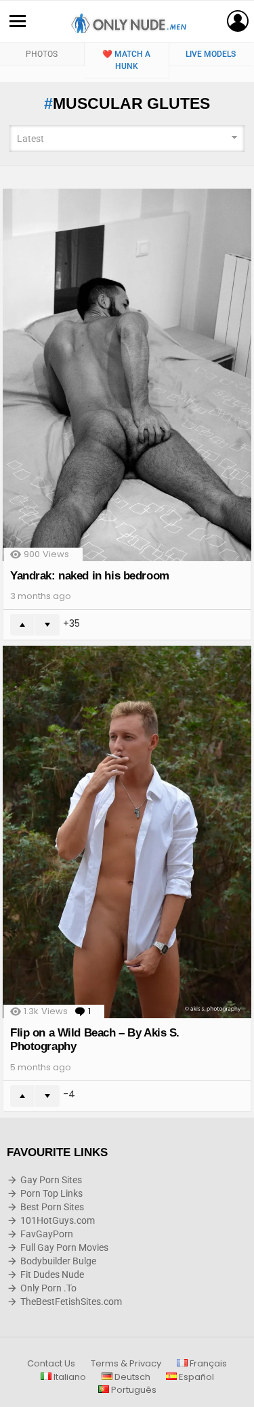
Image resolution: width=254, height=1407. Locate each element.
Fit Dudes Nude (52, 1274)
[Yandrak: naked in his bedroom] (127, 375)
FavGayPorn (46, 1234)
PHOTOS (42, 54)
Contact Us (51, 1363)
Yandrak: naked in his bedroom (89, 575)
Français (207, 1363)
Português (132, 1390)
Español (195, 1377)
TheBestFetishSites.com (71, 1301)
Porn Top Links (51, 1193)
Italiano (68, 1377)
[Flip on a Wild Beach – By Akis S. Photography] (127, 832)
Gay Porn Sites (51, 1179)
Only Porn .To (48, 1288)
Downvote (47, 625)
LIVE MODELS (211, 54)
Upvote (22, 625)
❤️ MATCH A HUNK (126, 60)
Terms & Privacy (126, 1363)
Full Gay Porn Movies (64, 1247)
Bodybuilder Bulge (58, 1261)
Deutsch (131, 1377)
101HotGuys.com (57, 1220)
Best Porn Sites (52, 1206)
